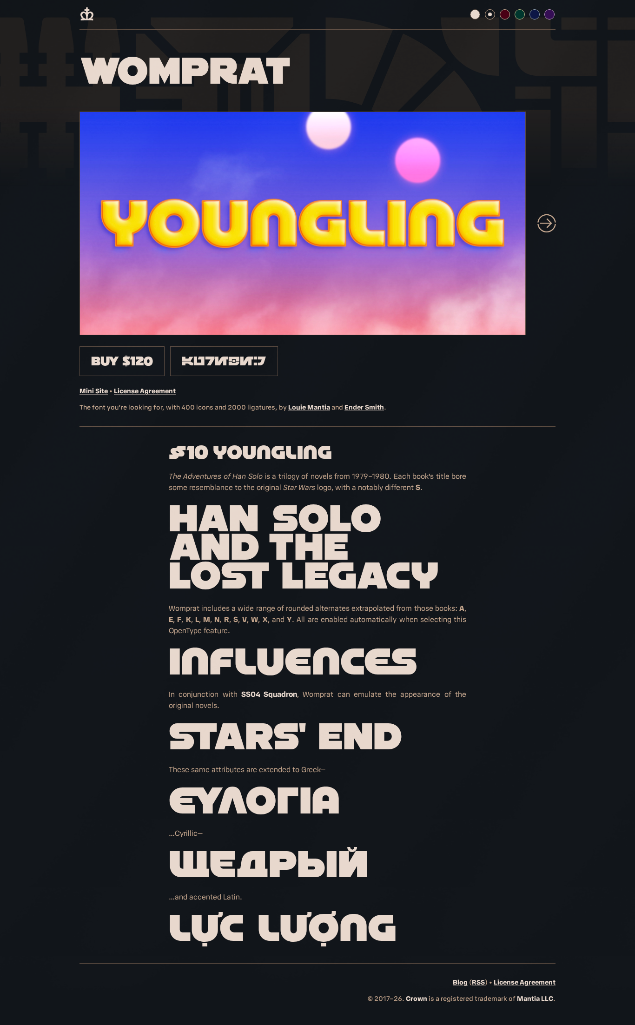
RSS (478, 982)
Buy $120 (122, 361)
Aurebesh (224, 361)
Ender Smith (364, 407)
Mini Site (93, 391)
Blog (460, 982)
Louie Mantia (309, 407)
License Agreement (145, 391)
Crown (416, 999)
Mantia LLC (535, 999)
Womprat (185, 70)
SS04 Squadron (269, 694)
